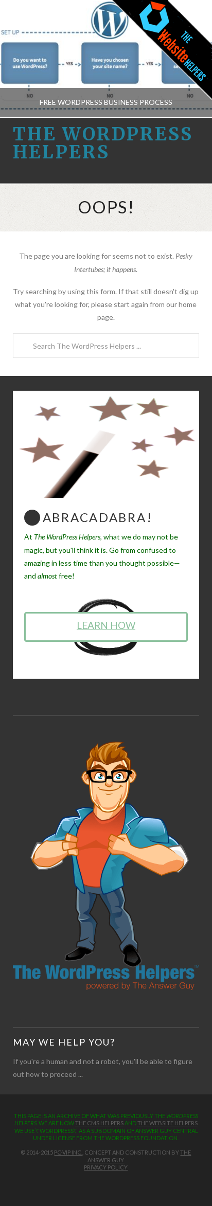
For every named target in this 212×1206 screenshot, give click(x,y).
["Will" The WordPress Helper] (106, 865)
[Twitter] (100, 1183)
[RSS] (122, 1183)
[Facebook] (89, 1183)
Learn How (106, 625)
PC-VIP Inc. (68, 1152)
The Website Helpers (167, 1123)
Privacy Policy (106, 1167)
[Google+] (111, 1183)
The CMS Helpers (99, 1123)
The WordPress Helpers (103, 143)
